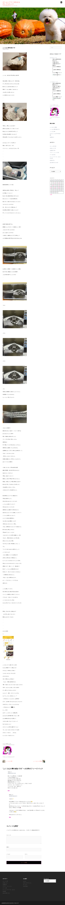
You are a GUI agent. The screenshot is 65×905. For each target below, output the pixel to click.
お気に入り (52, 148)
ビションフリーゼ (54, 116)
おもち (24, 881)
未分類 (51, 160)
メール (8, 854)
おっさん (25, 884)
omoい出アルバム (27, 883)
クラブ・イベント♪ (54, 152)
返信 (9, 790)
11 (58, 185)
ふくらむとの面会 (37, 761)
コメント (8, 835)
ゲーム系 (51, 154)
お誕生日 (51, 150)
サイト (26, 854)
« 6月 (51, 194)
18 (58, 187)
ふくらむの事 (8, 761)
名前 (7, 847)
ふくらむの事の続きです (55, 129)
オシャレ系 (52, 146)
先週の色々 (52, 137)
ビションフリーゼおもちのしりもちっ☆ (11, 3)
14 (50, 187)
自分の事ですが (53, 162)
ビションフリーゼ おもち (55, 156)
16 (54, 187)
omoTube (25, 886)
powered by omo (5, 903)
